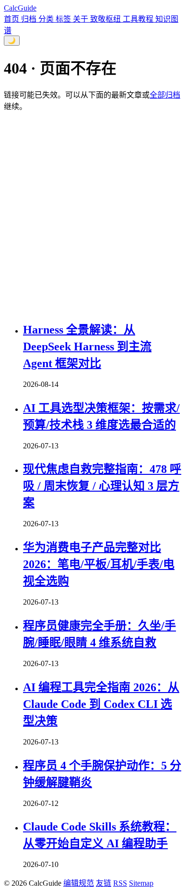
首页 (12, 19)
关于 (81, 19)
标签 (64, 19)
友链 (103, 883)
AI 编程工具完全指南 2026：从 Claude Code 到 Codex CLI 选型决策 (101, 704)
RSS (120, 883)
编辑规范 (78, 883)
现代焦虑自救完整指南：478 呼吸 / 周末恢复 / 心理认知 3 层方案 (102, 486)
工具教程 (139, 19)
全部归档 (165, 95)
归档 (29, 19)
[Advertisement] (93, 216)
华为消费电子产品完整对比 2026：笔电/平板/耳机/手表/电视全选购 (99, 564)
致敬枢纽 (106, 19)
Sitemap (141, 883)
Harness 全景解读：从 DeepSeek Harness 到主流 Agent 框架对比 (87, 346)
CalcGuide (20, 8)
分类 (47, 19)
